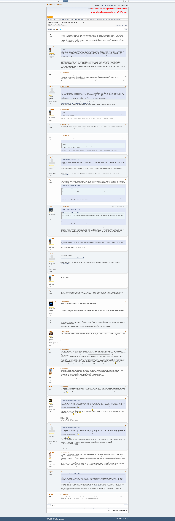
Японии (107, 5)
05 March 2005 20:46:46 (64, 238)
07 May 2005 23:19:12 (64, 397)
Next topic (124, 25)
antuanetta (53, 301)
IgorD (51, 157)
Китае (102, 5)
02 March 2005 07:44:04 (64, 46)
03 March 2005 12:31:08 (64, 124)
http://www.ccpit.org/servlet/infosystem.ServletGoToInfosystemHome (75, 103)
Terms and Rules (121, 518)
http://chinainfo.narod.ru (65, 174)
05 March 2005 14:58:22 (64, 206)
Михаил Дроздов (92, 19)
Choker (52, 398)
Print (126, 29)
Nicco (51, 86)
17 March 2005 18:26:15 (64, 301)
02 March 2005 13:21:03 (64, 72)
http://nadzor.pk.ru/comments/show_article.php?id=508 (72, 257)
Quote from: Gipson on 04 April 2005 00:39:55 (71, 400)
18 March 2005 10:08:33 (64, 318)
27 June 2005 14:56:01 (64, 494)
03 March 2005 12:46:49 (64, 156)
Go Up (49, 505)
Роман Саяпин (100, 19)
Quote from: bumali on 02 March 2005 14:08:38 (71, 141)
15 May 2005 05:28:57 (64, 424)
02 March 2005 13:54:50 (64, 86)
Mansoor (52, 425)
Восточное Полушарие (55, 5)
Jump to (109, 510)
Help (117, 518)
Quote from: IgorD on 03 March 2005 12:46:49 (71, 185)
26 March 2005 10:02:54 (64, 331)
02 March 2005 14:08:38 (64, 109)
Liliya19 (52, 452)
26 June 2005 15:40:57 (65, 452)
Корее (112, 5)
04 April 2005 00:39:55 (64, 386)
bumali (52, 47)
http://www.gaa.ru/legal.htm (95, 485)
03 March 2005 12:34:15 (64, 135)
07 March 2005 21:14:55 (64, 275)
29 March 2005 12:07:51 (64, 368)
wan (51, 331)
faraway (52, 368)
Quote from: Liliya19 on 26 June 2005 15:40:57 (71, 473)
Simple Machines (56, 518)
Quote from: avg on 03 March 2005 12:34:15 (70, 159)
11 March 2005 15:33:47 (64, 290)
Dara (51, 206)
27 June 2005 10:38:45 (64, 471)
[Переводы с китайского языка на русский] (49, 171)
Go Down (50, 29)
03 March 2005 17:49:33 (64, 179)
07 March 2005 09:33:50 (64, 253)
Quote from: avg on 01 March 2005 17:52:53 (70, 89)
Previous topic (118, 25)
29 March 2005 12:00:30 (64, 349)
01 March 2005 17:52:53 (66, 33)
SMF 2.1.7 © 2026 (49, 518)
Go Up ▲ (127, 518)
